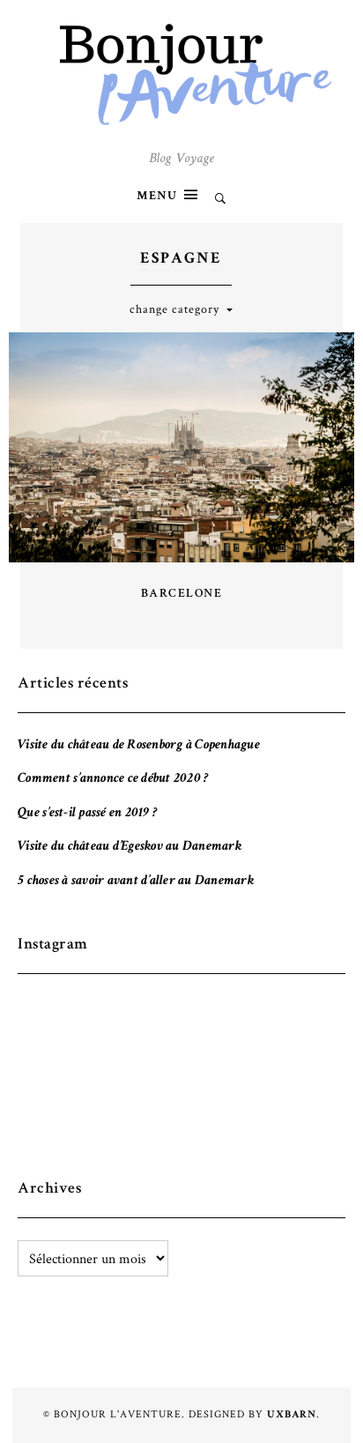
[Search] (220, 201)
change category (174, 308)
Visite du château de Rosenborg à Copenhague (139, 746)
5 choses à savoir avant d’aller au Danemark (136, 881)
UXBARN (291, 1415)
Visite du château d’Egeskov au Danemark (129, 847)
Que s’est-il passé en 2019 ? (87, 814)
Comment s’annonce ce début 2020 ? (113, 779)
